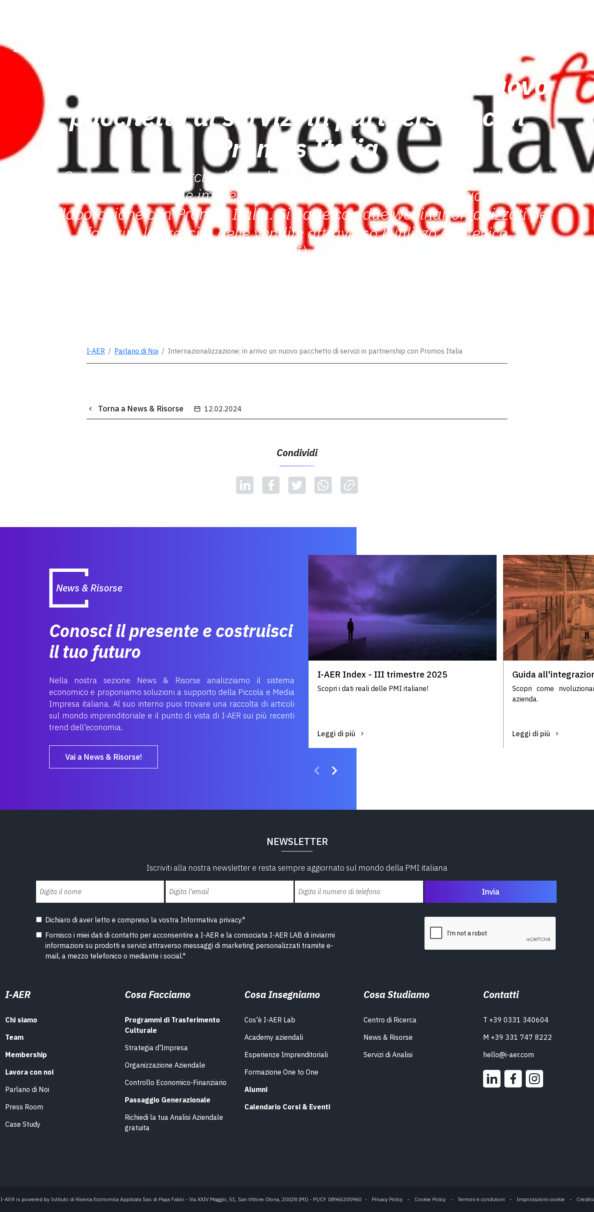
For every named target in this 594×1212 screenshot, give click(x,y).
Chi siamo (21, 1019)
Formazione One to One (281, 1072)
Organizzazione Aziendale (165, 1065)
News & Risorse (388, 1037)
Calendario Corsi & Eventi (287, 1106)
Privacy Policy (387, 1199)
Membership (26, 1054)
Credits (585, 1199)
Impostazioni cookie (541, 1199)
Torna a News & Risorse (141, 409)
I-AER (96, 351)
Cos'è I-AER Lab (269, 1019)
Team (14, 1037)
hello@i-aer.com (508, 1054)
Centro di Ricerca (390, 1019)
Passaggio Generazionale (167, 1099)
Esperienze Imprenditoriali (286, 1054)
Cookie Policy (430, 1199)
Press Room (24, 1106)
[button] (317, 772)
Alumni (255, 1089)
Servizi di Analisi (388, 1054)
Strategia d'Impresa (156, 1047)
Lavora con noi (29, 1072)
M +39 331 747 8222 (517, 1037)
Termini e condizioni (481, 1199)
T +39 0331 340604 (516, 1019)
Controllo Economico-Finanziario (176, 1082)
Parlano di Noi (136, 351)
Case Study (22, 1124)
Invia (490, 892)
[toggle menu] (561, 29)
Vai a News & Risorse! (103, 757)
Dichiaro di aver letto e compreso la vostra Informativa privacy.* (145, 919)
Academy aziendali (273, 1037)
